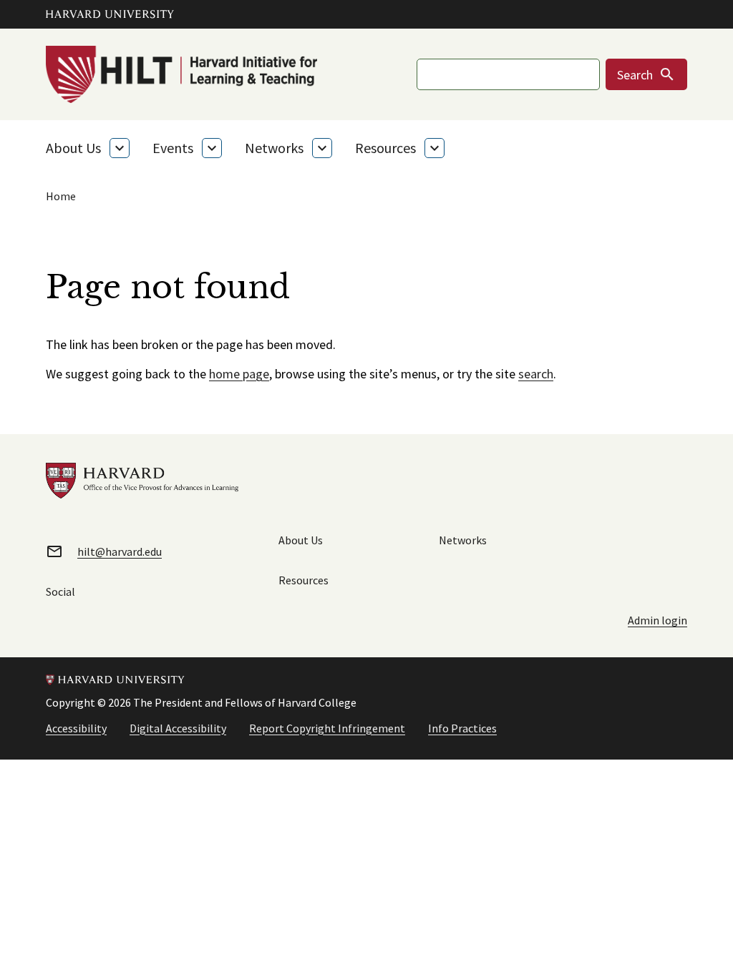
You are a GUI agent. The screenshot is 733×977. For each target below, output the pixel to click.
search (535, 373)
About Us (73, 148)
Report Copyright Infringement (327, 728)
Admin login (657, 620)
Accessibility (76, 728)
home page (239, 373)
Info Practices (462, 728)
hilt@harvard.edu (119, 551)
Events (172, 148)
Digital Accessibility (178, 728)
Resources (385, 148)
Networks (274, 148)
